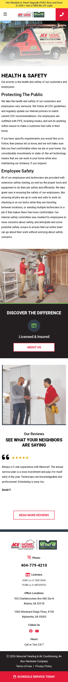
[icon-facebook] (31, 631)
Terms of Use (24, 666)
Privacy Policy (43, 666)
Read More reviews (34, 515)
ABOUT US (34, 347)
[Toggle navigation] (5, 14)
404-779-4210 (34, 565)
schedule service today (36, 676)
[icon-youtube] (37, 631)
